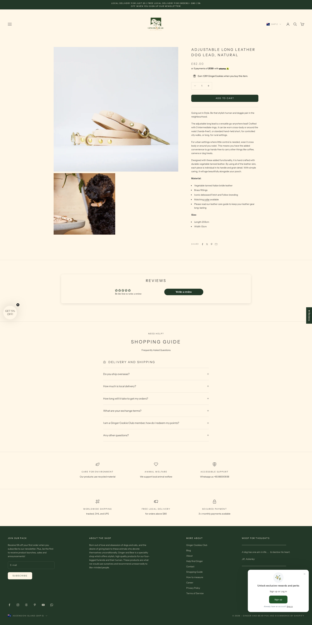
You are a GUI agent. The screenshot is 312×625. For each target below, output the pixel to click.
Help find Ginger (194, 561)
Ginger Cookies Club (196, 545)
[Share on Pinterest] (211, 244)
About (189, 555)
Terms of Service (195, 593)
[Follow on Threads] (26, 604)
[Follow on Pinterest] (34, 604)
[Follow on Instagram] (18, 604)
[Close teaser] (18, 304)
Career (189, 582)
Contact (190, 566)
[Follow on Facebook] (9, 604)
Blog (188, 550)
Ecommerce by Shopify (289, 616)
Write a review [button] (184, 291)
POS (266, 616)
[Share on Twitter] (207, 244)
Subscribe (20, 575)
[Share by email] (216, 244)
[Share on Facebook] (202, 244)
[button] (10, 312)
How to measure (194, 577)
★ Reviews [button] (309, 315)
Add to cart (225, 98)
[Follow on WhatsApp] (51, 604)
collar (207, 199)
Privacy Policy (193, 587)
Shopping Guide (194, 571)
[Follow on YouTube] (43, 604)
